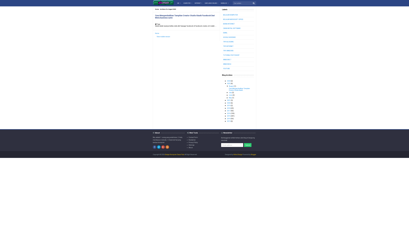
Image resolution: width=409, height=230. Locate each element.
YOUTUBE (226, 68)
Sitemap (191, 145)
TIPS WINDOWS (228, 51)
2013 (229, 121)
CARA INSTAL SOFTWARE (232, 28)
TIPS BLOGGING (228, 42)
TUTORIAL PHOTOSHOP (231, 55)
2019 (229, 105)
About (191, 147)
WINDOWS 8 (227, 64)
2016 (229, 113)
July (230, 92)
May (230, 98)
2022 (229, 83)
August (231, 86)
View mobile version (163, 36)
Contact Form (193, 137)
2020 (229, 103)
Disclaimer (192, 140)
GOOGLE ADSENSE (229, 37)
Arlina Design (237, 154)
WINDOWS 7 (227, 59)
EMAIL (225, 33)
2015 (229, 116)
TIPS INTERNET (228, 46)
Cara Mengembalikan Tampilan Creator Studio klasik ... (239, 89)
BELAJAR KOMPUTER (230, 15)
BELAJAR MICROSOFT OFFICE (233, 19)
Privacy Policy (193, 142)
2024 (229, 81)
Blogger (253, 154)
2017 (229, 111)
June (231, 95)
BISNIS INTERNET (229, 24)
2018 (229, 108)
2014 (229, 118)
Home (157, 9)
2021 (229, 100)
